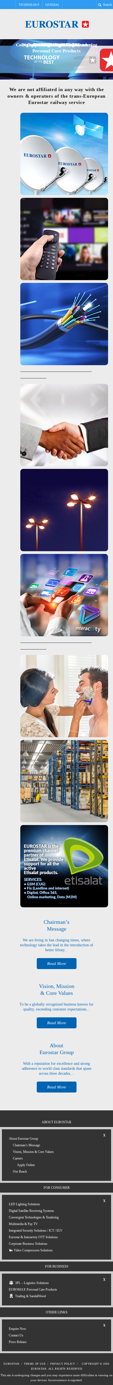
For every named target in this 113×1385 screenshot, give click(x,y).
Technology (29, 4)
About (23, 1139)
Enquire (17, 1329)
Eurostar (11, 1363)
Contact (16, 1335)
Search (107, 5)
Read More (56, 963)
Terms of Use (35, 1363)
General (52, 4)
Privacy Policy (62, 1363)
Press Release (18, 1342)
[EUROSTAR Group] (56, 24)
